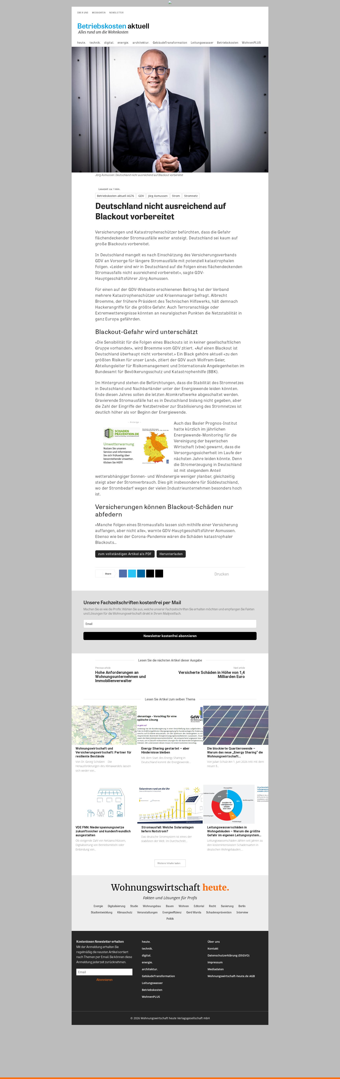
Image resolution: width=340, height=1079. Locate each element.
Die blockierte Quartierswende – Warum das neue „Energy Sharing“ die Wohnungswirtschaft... (235, 752)
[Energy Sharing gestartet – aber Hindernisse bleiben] (169, 725)
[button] (260, 13)
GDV (141, 196)
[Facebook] (123, 573)
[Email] (150, 573)
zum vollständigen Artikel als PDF (125, 553)
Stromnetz (191, 196)
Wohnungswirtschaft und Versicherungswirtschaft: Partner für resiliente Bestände (103, 752)
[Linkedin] (141, 573)
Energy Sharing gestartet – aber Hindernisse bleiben (165, 750)
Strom (176, 196)
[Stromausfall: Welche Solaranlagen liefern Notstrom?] (169, 804)
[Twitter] (132, 573)
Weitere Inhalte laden (168, 863)
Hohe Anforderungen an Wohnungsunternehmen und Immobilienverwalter (120, 676)
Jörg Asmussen (158, 196)
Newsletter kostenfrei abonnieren (170, 636)
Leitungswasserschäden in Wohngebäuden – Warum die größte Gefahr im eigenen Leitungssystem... (234, 831)
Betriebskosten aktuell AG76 (115, 196)
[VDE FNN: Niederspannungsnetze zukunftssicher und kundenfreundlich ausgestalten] (104, 804)
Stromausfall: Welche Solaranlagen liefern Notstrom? (167, 829)
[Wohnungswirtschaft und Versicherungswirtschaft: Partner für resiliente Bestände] (104, 725)
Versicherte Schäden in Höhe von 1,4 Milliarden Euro (211, 674)
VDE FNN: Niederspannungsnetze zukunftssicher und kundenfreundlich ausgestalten (103, 831)
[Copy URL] (159, 573)
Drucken (221, 574)
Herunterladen (171, 553)
